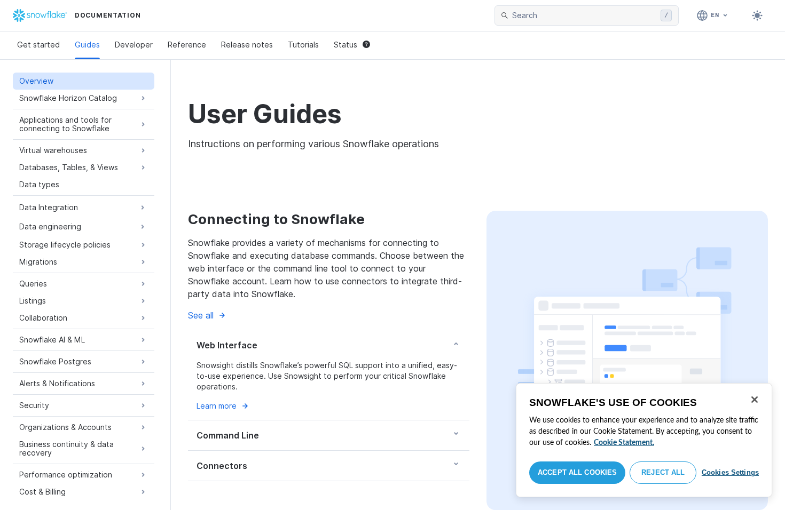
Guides (87, 44)
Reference (187, 44)
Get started (38, 44)
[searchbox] (584, 15)
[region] (644, 440)
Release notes (247, 44)
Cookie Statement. (624, 443)
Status (345, 44)
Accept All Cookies (577, 472)
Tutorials (303, 44)
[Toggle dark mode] (757, 15)
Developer (134, 44)
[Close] (754, 399)
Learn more (217, 405)
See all (201, 315)
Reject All (663, 472)
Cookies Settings (730, 472)
